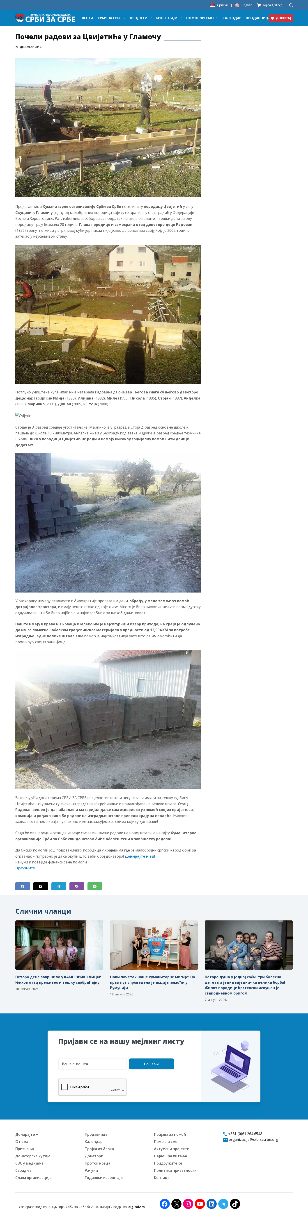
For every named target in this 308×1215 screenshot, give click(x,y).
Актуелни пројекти (171, 1148)
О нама (21, 1141)
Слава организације (33, 1177)
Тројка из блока (99, 1148)
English (246, 5)
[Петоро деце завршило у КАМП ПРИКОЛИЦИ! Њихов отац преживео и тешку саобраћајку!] (59, 945)
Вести (87, 18)
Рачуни (91, 1170)
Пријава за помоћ (170, 1134)
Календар (232, 18)
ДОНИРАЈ (283, 18)
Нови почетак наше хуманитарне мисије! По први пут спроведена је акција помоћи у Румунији (152, 982)
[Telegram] (58, 886)
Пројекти (138, 18)
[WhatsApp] (94, 886)
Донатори (94, 1156)
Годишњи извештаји (104, 1177)
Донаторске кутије (33, 1156)
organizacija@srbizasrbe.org (253, 1139)
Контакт (161, 1177)
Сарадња (23, 1170)
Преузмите (25, 867)
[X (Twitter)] (40, 886)
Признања (24, 1148)
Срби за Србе (109, 18)
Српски (222, 5)
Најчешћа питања (170, 1156)
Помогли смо (200, 18)
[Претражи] (291, 5)
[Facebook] (22, 886)
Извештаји (166, 18)
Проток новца (97, 1163)
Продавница (258, 18)
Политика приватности (175, 1170)
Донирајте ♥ (26, 1134)
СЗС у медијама (29, 1163)
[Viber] (76, 886)
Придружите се (168, 1163)
